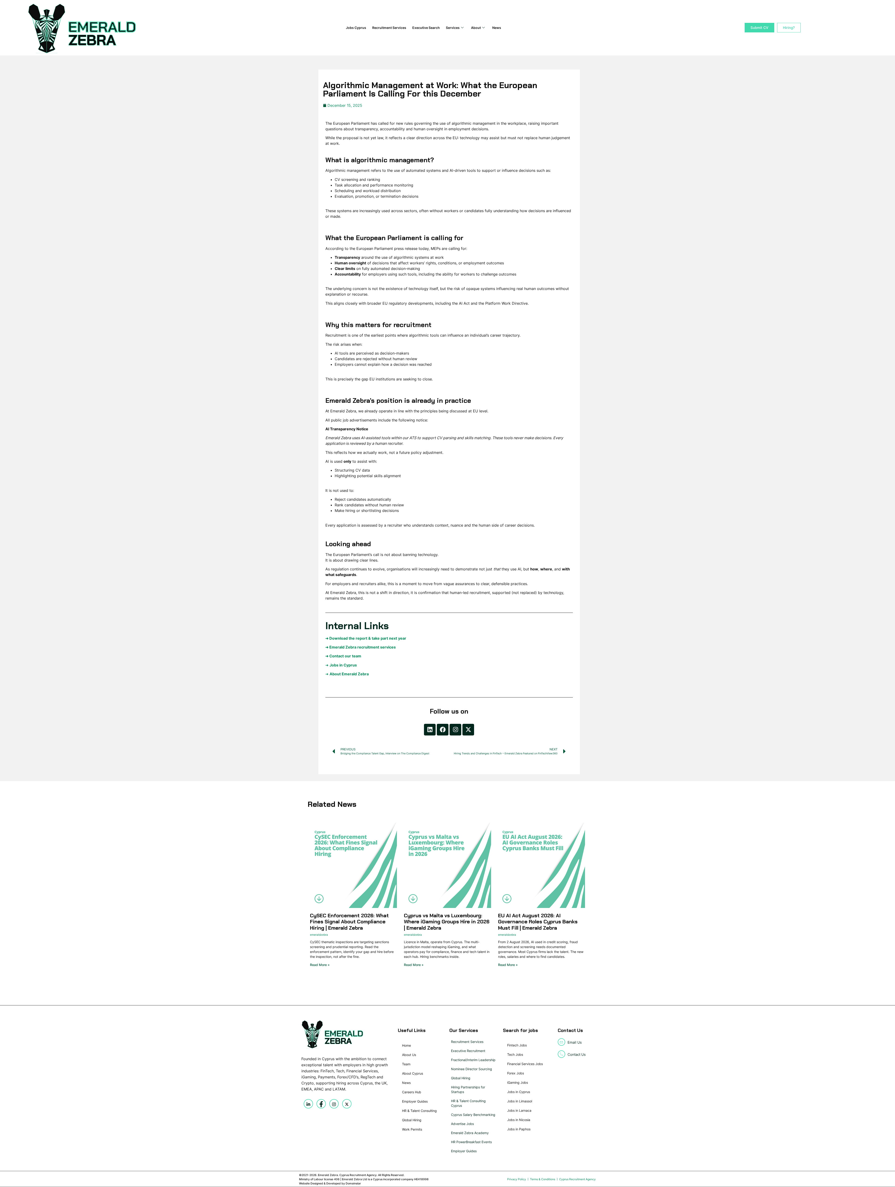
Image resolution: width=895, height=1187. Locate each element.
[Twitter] (346, 1103)
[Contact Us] (561, 1054)
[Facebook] (442, 729)
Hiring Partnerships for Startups (468, 1089)
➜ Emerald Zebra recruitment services (360, 647)
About (476, 28)
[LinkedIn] (308, 1103)
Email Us (575, 1042)
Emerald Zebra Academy (470, 1133)
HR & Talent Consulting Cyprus (468, 1103)
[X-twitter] (468, 729)
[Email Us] (561, 1042)
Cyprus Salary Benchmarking (473, 1115)
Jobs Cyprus (356, 28)
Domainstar (353, 1183)
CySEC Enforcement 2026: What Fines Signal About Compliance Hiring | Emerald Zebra (349, 921)
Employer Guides (464, 1151)
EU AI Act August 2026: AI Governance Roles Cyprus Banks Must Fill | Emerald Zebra (538, 921)
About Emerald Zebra (349, 674)
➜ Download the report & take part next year (365, 638)
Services (453, 28)
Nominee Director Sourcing (471, 1069)
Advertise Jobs (462, 1124)
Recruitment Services (389, 28)
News (496, 28)
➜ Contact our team (343, 656)
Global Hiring (460, 1078)
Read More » (320, 965)
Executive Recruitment (468, 1051)
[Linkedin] (430, 729)
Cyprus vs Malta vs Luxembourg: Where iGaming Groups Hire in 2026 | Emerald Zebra (446, 921)
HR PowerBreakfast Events (471, 1142)
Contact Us (577, 1054)
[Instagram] (455, 729)
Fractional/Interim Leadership (473, 1060)
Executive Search (426, 28)
